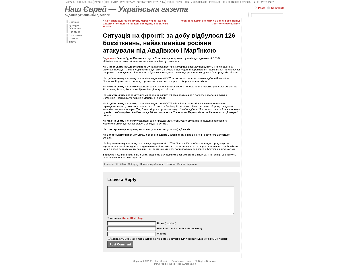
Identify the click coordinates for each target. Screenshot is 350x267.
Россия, (182, 164)
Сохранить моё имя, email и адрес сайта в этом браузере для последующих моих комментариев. (169, 238)
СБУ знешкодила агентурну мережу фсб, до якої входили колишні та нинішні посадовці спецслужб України (135, 23)
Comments (277, 7)
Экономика (75, 35)
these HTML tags (132, 218)
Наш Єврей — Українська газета (126, 9)
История (74, 21)
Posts (261, 7)
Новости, (171, 164)
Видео (72, 41)
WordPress (175, 263)
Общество (75, 28)
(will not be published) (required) (179, 228)
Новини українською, (153, 164)
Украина (192, 164)
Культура (74, 25)
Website (161, 233)
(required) (166, 223)
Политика (74, 31)
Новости (74, 38)
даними (111, 58)
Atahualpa (190, 263)
